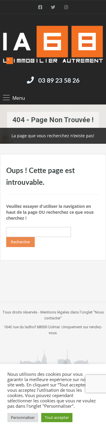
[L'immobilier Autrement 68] (53, 45)
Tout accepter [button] (57, 417)
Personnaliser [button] (23, 417)
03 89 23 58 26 (59, 81)
